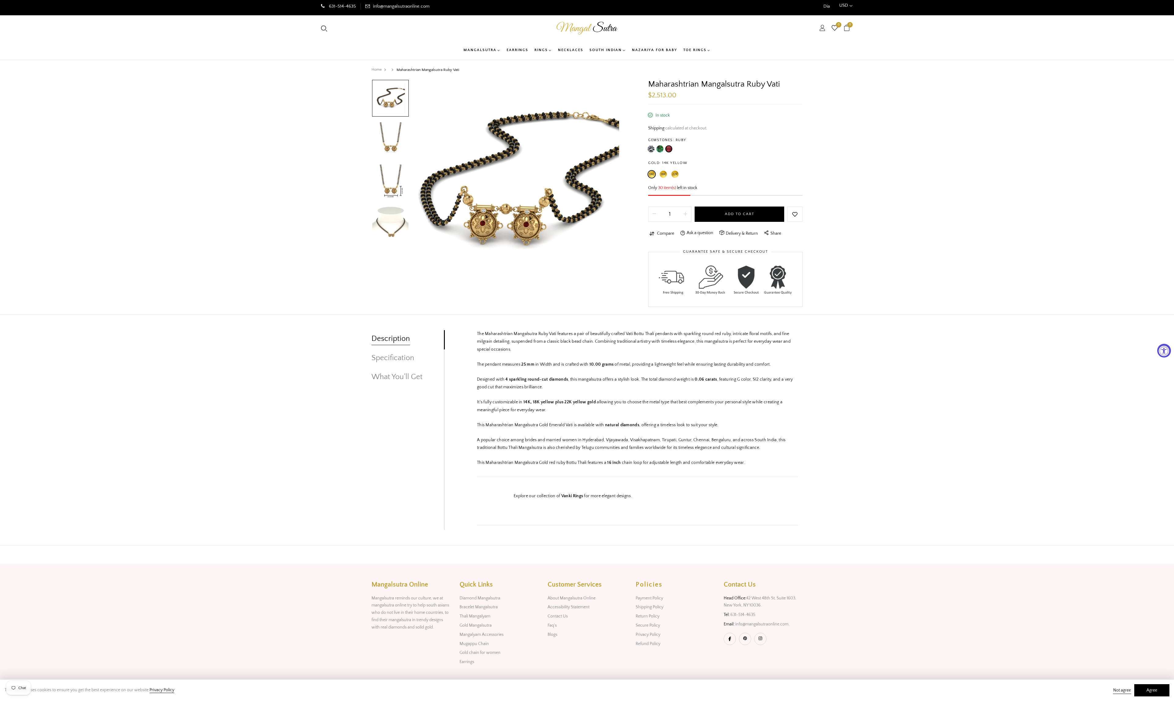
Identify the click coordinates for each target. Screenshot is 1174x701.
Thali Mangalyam (475, 616)
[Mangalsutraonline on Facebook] (730, 639)
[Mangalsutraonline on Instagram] (760, 639)
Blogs (552, 634)
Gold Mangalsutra (476, 625)
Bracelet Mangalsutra (479, 607)
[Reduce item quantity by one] (654, 214)
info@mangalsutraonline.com (401, 6)
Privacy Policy (648, 634)
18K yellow (663, 174)
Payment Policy (649, 598)
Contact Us (558, 616)
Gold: (667, 163)
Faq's (552, 625)
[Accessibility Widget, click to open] (1164, 350)
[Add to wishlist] (795, 214)
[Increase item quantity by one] (685, 214)
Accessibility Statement (568, 607)
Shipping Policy (649, 607)
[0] (835, 29)
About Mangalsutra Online (572, 598)
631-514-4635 (342, 6)
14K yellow (651, 174)
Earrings (467, 661)
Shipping (656, 128)
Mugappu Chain (474, 643)
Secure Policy (648, 625)
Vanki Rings (572, 496)
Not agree (1122, 690)
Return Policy (647, 616)
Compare (665, 233)
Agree (1151, 690)
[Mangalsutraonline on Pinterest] (745, 639)
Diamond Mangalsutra (480, 598)
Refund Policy (648, 643)
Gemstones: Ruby (667, 140)
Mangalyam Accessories (482, 634)
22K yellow (674, 174)
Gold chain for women (480, 652)
